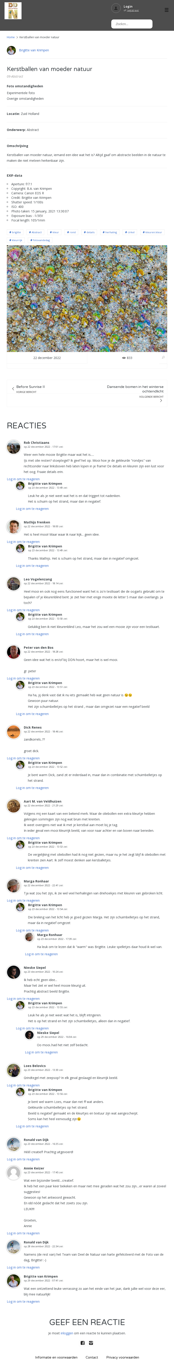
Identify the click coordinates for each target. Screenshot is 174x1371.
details (90, 232)
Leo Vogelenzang (38, 579)
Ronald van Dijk (36, 1140)
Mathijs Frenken (37, 522)
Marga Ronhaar (36, 881)
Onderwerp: (16, 130)
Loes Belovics (35, 1066)
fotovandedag (41, 240)
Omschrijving (17, 146)
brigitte (16, 232)
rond (73, 232)
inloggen (67, 1333)
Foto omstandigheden (25, 86)
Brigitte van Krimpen (34, 50)
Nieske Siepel (35, 967)
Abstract (37, 232)
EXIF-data (14, 175)
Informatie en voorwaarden (56, 1357)
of (131, 10)
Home (11, 37)
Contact (92, 1357)
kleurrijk (17, 240)
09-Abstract (15, 76)
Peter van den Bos (38, 647)
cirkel (131, 232)
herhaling (111, 232)
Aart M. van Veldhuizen (42, 801)
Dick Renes (33, 727)
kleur (56, 232)
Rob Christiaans (36, 442)
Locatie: (13, 114)
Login (128, 6)
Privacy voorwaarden (122, 1357)
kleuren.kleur (153, 232)
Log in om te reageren (23, 479)
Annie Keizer (34, 1168)
